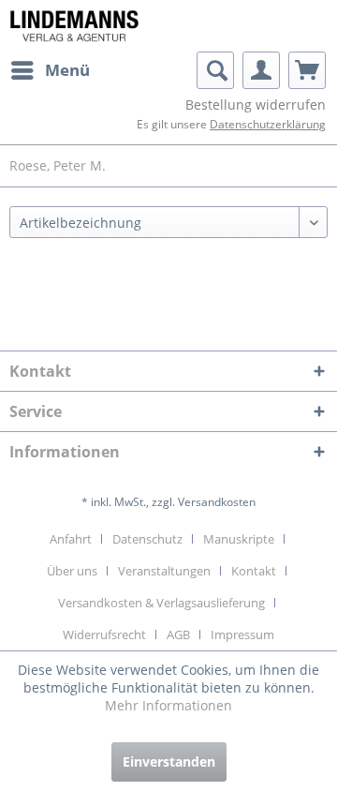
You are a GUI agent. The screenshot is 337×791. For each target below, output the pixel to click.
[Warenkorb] (307, 70)
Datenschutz (147, 538)
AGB (178, 634)
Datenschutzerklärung (268, 124)
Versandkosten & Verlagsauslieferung (161, 602)
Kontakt (253, 570)
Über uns (72, 570)
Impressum (242, 634)
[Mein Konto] (261, 70)
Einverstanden (169, 761)
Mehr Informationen (168, 705)
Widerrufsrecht (104, 634)
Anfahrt (71, 538)
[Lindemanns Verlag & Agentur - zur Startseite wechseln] (74, 25)
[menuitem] (49, 70)
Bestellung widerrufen (255, 104)
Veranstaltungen (164, 570)
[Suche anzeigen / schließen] (215, 70)
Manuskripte (238, 538)
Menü (67, 70)
